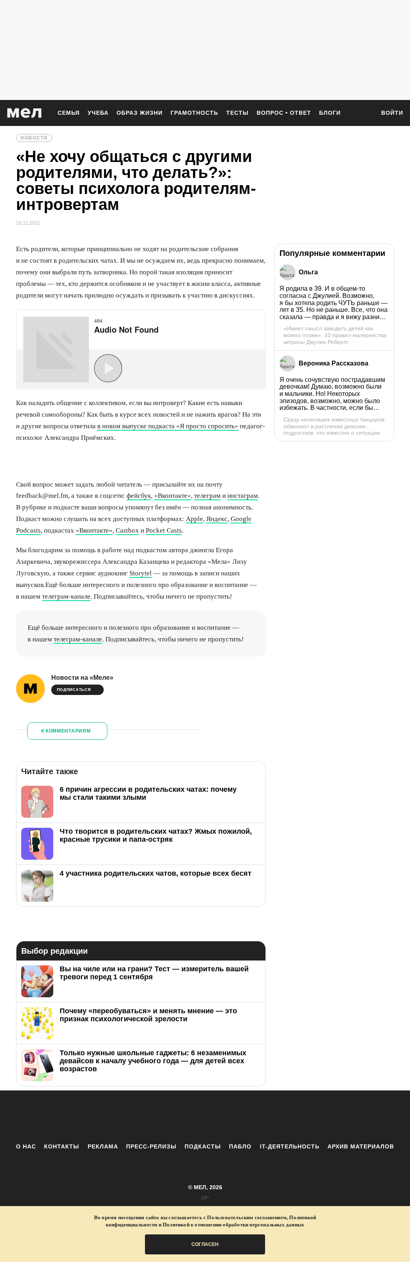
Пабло (240, 1146)
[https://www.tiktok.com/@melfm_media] (205, 1116)
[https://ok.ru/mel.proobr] (249, 1116)
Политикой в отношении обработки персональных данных (233, 1225)
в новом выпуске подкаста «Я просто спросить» (167, 426)
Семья (69, 113)
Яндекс (216, 519)
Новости (34, 138)
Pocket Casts (164, 530)
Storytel (140, 573)
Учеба (98, 113)
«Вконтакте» (172, 495)
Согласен (205, 1244)
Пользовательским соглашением (247, 1217)
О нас (26, 1146)
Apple (194, 519)
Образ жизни (140, 113)
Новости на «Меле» (82, 677)
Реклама (103, 1146)
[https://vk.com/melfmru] (183, 1116)
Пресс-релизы (151, 1146)
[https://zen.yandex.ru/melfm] (161, 1116)
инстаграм (242, 495)
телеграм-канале (66, 596)
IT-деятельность (290, 1146)
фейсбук (139, 495)
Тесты (237, 113)
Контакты (61, 1146)
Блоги (330, 113)
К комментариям (66, 731)
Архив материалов (361, 1146)
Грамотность (194, 113)
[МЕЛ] (24, 113)
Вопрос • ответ (284, 113)
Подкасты (203, 1146)
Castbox (127, 530)
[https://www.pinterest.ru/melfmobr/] (227, 1116)
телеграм (207, 495)
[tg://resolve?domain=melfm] (139, 1116)
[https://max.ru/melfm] (271, 1116)
